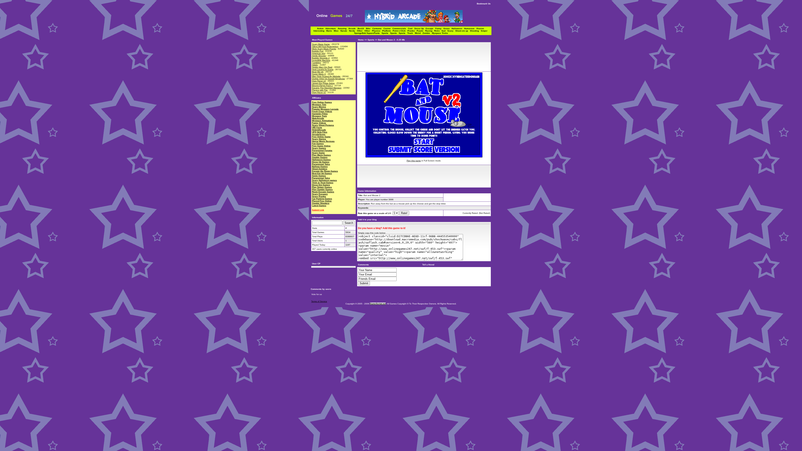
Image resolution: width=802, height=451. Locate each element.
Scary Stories (319, 139)
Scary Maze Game (321, 44)
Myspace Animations (322, 120)
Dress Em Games (321, 185)
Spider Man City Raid (322, 67)
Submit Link (318, 210)
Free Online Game (321, 137)
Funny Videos (319, 123)
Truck (411, 33)
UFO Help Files (319, 132)
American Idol (318, 53)
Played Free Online (322, 201)
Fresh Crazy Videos (322, 111)
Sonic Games (319, 176)
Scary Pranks (319, 196)
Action (321, 28)
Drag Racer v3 (319, 81)
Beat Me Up (318, 72)
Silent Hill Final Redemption (325, 46)
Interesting (319, 31)
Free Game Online (321, 146)
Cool (411, 28)
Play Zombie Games (322, 189)
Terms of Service (319, 301)
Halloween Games (321, 159)
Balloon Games (320, 166)
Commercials (400, 28)
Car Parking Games (322, 199)
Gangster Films (320, 114)
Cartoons (377, 28)
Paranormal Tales (321, 164)
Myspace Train (319, 116)
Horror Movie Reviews (323, 141)
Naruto (344, 31)
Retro (438, 31)
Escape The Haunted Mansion (326, 88)
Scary (451, 31)
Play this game (414, 161)
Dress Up (420, 28)
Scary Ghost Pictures (323, 125)
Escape (430, 28)
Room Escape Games (323, 192)
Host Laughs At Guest (322, 69)
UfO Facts (317, 127)
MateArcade (318, 118)
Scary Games (319, 148)
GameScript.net (378, 304)
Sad (444, 31)
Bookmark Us (484, 4)
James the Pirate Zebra (323, 83)
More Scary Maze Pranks (324, 49)
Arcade (353, 28)
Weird (419, 33)
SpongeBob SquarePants (368, 33)
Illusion (480, 28)
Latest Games (319, 205)
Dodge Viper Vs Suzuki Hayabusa (328, 78)
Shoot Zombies (319, 169)
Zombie (427, 33)
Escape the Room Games (325, 171)
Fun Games (318, 143)
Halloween (458, 28)
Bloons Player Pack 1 (322, 85)
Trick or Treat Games (322, 182)
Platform (387, 31)
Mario (330, 31)
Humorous (470, 28)
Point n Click (400, 31)
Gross (447, 28)
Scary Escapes (320, 194)
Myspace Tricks (440, 33)
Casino (387, 28)
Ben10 (362, 28)
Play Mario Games (321, 155)
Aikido (315, 65)
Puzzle (421, 31)
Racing (429, 31)
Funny (439, 28)
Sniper (485, 31)
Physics (377, 31)
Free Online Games (322, 102)
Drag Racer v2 (319, 92)
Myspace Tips (319, 104)
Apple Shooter (319, 55)
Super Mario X (319, 74)
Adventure (331, 28)
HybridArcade (319, 130)
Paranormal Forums (322, 150)
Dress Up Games (320, 162)
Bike (369, 28)
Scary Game (318, 153)
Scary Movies (319, 107)
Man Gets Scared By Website (326, 76)
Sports (386, 33)
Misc (337, 31)
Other (360, 31)
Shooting (475, 31)
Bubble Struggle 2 (321, 58)
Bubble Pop (318, 51)
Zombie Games (319, 157)
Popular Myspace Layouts (325, 109)
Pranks (412, 31)
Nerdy (353, 31)
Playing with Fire (320, 90)
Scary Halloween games (324, 180)
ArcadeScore (318, 134)
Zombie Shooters (320, 203)
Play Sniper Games (322, 187)
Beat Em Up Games (322, 173)
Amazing (343, 28)
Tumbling (316, 62)
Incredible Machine (321, 60)
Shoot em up (462, 31)
